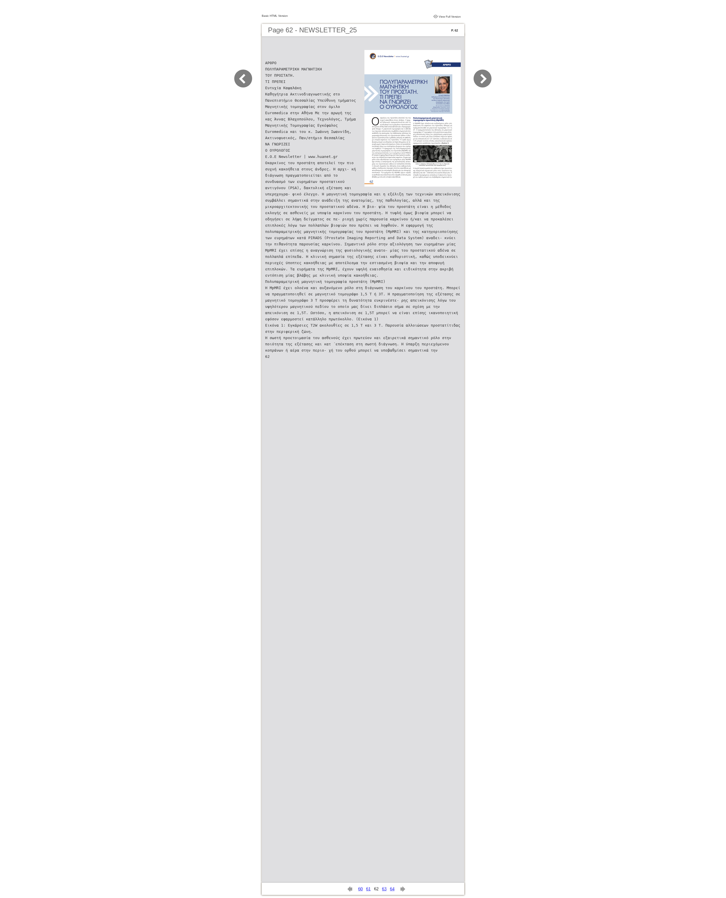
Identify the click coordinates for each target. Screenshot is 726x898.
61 (368, 888)
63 (384, 888)
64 (392, 888)
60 (360, 888)
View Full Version (450, 16)
